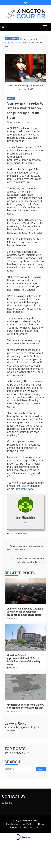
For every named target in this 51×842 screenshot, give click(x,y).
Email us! (7, 802)
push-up (14, 534)
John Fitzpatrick (25, 517)
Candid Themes (33, 827)
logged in (25, 727)
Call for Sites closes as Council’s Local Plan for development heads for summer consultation (25, 611)
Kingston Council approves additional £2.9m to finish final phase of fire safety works (23, 659)
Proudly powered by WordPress (21, 824)
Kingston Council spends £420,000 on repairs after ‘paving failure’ (25, 706)
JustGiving (21, 489)
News (11, 98)
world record (22, 534)
